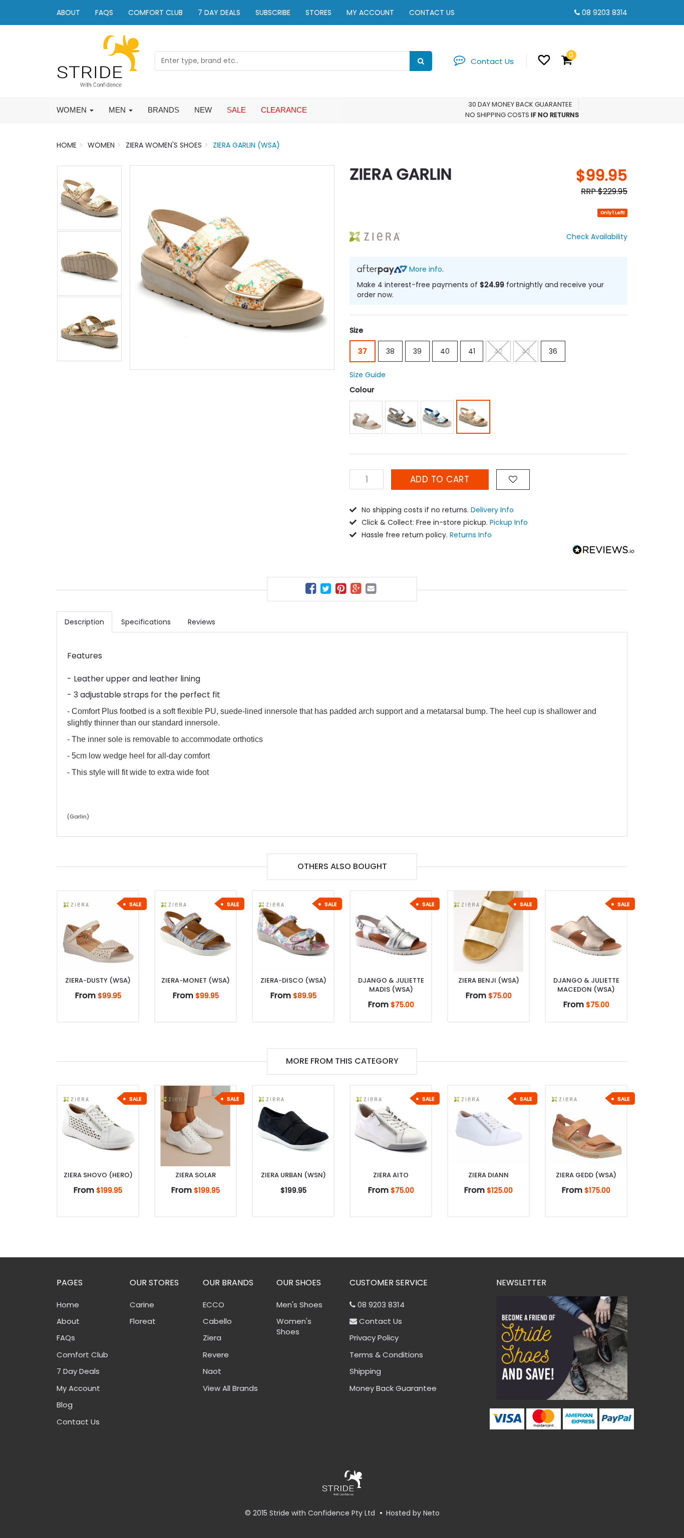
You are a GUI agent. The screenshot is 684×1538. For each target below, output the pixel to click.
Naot (212, 1371)
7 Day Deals (219, 13)
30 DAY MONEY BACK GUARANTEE (520, 104)
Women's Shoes (293, 1326)
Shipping (365, 1371)
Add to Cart (440, 479)
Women (73, 110)
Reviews (201, 622)
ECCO (213, 1304)
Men (118, 110)
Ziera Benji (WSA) (488, 980)
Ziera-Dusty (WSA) (98, 980)
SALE (236, 110)
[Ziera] (375, 236)
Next (321, 267)
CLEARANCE (284, 110)
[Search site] (421, 61)
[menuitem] (311, 590)
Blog (65, 1404)
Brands (163, 110)
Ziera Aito (391, 1175)
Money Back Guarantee (393, 1388)
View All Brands (230, 1388)
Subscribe (272, 13)
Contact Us (432, 13)
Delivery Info (492, 510)
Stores (318, 13)
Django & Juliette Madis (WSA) (391, 985)
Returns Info (471, 535)
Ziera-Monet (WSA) (195, 980)
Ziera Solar (195, 1175)
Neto (431, 1513)
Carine (142, 1304)
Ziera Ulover (47, 1498)
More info (424, 269)
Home (68, 1304)
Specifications (146, 622)
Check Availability (596, 237)
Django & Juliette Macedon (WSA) (586, 985)
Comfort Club (155, 13)
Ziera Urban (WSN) (293, 1175)
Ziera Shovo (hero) (98, 1175)
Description (84, 622)
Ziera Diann (488, 1175)
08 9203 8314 (604, 13)
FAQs (104, 13)
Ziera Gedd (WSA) (586, 1175)
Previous (142, 267)
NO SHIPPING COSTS (497, 115)
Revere (216, 1354)
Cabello (217, 1321)
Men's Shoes (299, 1304)
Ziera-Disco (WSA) (293, 980)
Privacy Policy (374, 1337)
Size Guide (368, 375)
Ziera (212, 1337)
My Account (370, 13)
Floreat (143, 1321)
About (68, 13)
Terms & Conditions (386, 1354)
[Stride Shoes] (98, 60)
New (203, 110)
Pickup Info (509, 522)
